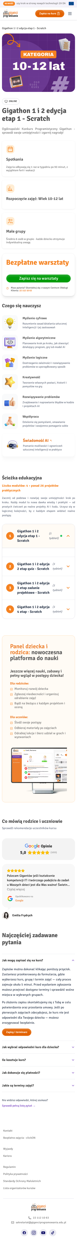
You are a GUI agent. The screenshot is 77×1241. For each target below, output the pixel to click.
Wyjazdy (8, 1148)
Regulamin (9, 1167)
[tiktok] (52, 1232)
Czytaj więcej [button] (16, 889)
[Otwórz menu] (70, 14)
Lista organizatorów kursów (19, 1188)
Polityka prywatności (15, 1174)
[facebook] (24, 1232)
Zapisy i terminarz (16, 1032)
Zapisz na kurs (47, 13)
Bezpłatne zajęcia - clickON (19, 1137)
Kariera (7, 1156)
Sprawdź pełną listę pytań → (19, 1105)
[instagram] (33, 1232)
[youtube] (43, 1232)
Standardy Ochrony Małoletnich (22, 1181)
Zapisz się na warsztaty (38, 278)
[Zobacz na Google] (6, 916)
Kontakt (7, 1130)
